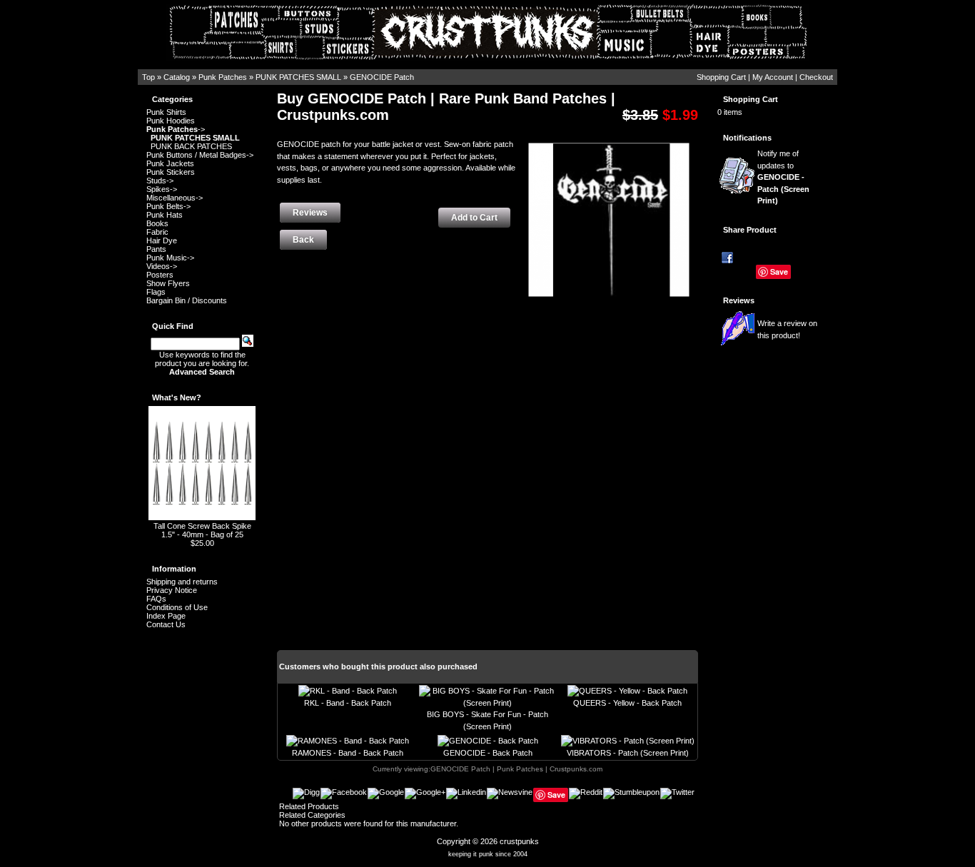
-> (175, 129)
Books (157, 223)
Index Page (166, 616)
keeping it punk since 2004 (487, 854)
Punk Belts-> (168, 206)
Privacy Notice (171, 590)
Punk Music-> (170, 257)
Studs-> (159, 180)
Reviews (738, 300)
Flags (156, 292)
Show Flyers (168, 283)
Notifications (747, 137)
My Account (772, 77)
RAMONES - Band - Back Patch (347, 753)
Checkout (816, 77)
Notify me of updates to (783, 177)
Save (779, 271)
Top (148, 77)
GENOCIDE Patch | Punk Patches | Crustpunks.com (516, 769)
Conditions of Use (177, 607)
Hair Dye (161, 240)
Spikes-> (161, 189)
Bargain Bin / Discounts (186, 300)
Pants (156, 249)
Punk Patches (222, 77)
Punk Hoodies (170, 120)
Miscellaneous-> (174, 197)
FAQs (156, 598)
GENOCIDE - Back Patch (487, 753)
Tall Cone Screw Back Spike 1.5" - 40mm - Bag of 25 (202, 530)
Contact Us (166, 624)
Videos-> (161, 266)
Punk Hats (164, 215)
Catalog (176, 77)
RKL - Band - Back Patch (347, 703)
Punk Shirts (166, 112)
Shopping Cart (721, 77)
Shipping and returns (182, 581)
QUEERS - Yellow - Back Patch (627, 703)
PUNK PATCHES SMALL (298, 77)
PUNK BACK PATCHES (191, 146)
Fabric (157, 232)
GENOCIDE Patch (382, 77)
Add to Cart (474, 218)
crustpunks (519, 841)
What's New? (176, 397)
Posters (159, 274)
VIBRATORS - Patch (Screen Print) (628, 753)
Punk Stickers (170, 172)
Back (303, 240)
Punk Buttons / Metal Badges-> (199, 155)
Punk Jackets (170, 163)
